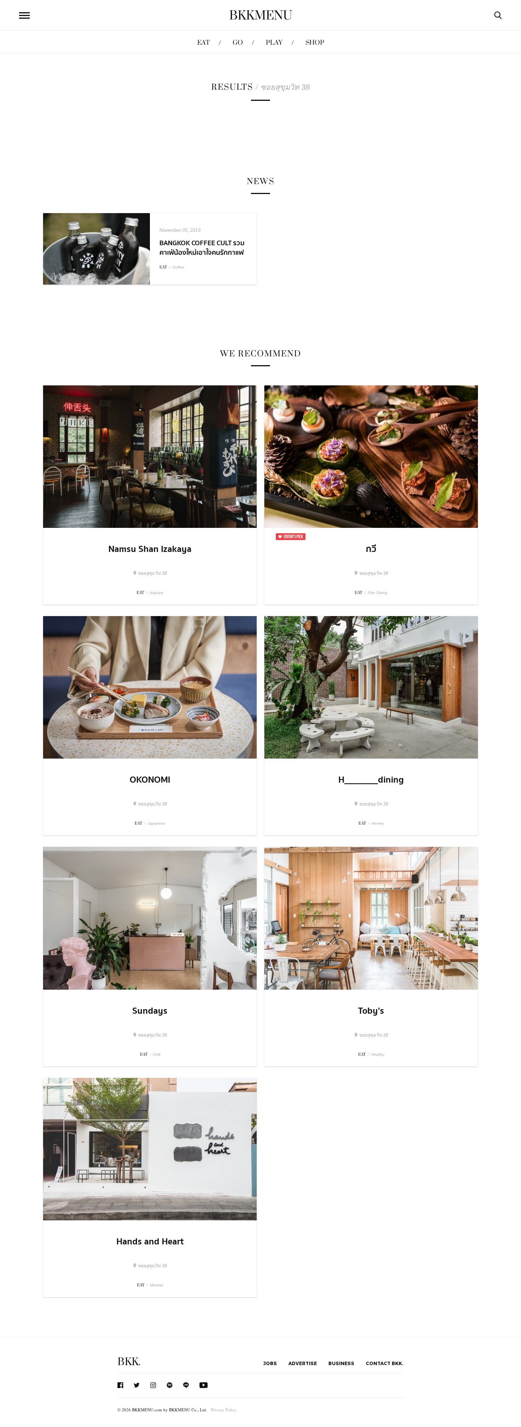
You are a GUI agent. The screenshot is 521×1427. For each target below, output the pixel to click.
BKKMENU (260, 15)
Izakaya (156, 593)
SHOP (315, 43)
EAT (203, 43)
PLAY (274, 43)
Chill (156, 1054)
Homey (377, 823)
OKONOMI (150, 780)
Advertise (302, 1363)
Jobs (270, 1363)
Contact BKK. (385, 1363)
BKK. (128, 1362)
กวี (371, 549)
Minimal (156, 1285)
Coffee (178, 267)
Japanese (156, 823)
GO (238, 43)
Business (341, 1363)
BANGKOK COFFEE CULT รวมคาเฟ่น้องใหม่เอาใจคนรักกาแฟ (201, 248)
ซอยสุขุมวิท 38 (152, 573)
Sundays (149, 1011)
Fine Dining (378, 593)
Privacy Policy (223, 1409)
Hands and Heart (150, 1241)
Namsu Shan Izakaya (149, 549)
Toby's (371, 1011)
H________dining (371, 780)
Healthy (377, 1054)
